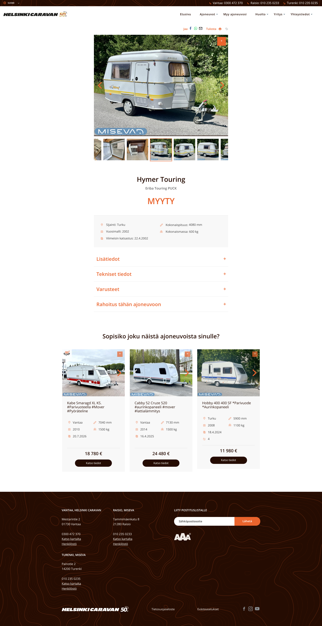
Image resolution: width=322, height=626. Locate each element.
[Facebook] (190, 28)
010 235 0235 (71, 579)
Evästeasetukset (208, 609)
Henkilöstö (69, 544)
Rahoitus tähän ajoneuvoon (128, 304)
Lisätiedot (108, 259)
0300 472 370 (71, 534)
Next (222, 85)
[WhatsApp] (196, 28)
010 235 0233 (122, 534)
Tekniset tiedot (113, 274)
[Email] (201, 28)
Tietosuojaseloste (163, 609)
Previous (100, 85)
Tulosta (211, 29)
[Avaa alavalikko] (217, 14)
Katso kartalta (71, 539)
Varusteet (107, 289)
